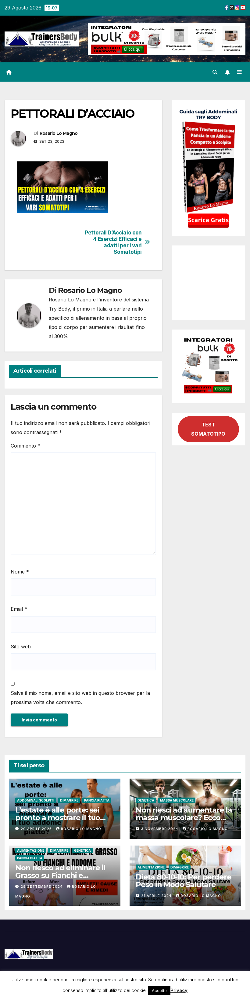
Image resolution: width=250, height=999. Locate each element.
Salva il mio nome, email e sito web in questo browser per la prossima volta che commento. (80, 697)
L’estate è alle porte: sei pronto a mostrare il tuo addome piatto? (57, 817)
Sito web (21, 646)
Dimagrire (69, 800)
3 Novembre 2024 (160, 829)
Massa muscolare (177, 800)
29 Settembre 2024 (42, 886)
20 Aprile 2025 (37, 829)
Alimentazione (30, 850)
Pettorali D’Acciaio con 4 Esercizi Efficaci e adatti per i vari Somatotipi (113, 242)
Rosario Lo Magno (59, 133)
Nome (20, 572)
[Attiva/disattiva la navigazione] (239, 72)
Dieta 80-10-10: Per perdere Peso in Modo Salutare (183, 880)
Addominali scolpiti (35, 800)
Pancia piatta (96, 800)
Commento (25, 446)
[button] (214, 72)
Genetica (146, 800)
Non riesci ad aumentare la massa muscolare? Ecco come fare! (184, 817)
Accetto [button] (159, 990)
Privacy (179, 990)
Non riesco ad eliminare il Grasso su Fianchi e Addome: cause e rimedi (60, 875)
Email (19, 609)
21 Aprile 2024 (157, 896)
